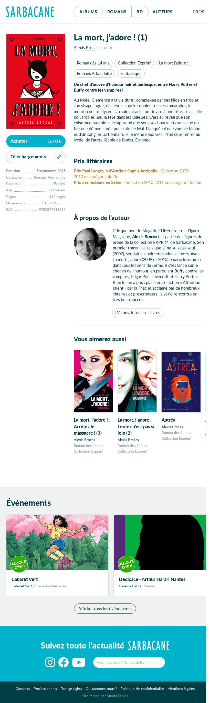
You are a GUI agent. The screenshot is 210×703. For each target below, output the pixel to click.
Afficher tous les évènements (105, 608)
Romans (117, 12)
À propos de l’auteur (102, 217)
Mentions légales (181, 688)
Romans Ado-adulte (94, 73)
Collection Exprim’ (134, 63)
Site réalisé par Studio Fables (105, 695)
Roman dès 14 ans (93, 63)
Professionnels (45, 688)
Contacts (23, 688)
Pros (198, 12)
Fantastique (131, 73)
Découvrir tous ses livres (137, 312)
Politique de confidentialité (142, 688)
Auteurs (163, 12)
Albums (88, 12)
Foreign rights (71, 688)
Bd (142, 11)
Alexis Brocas (86, 47)
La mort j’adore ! (173, 63)
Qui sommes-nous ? (101, 688)
